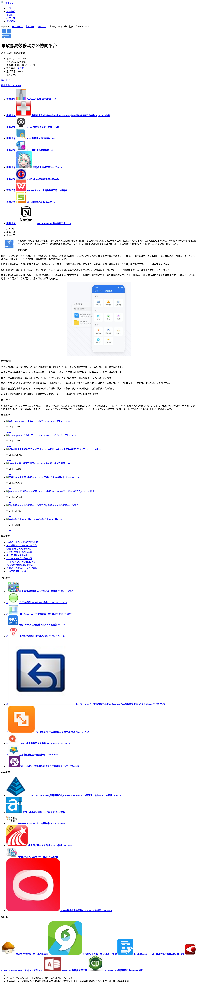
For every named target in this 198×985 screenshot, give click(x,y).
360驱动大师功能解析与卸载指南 (22, 542)
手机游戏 (10, 11)
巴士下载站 (17, 26)
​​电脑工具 (42, 26)
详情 (8, 432)
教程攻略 (10, 21)
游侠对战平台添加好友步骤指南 (21, 545)
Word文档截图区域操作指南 (19, 565)
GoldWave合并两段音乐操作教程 (21, 568)
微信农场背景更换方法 (17, 555)
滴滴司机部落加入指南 (17, 571)
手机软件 (10, 15)
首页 (8, 8)
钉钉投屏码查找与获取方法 (19, 558)
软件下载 (10, 18)
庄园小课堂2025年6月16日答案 (21, 562)
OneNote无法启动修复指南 (19, 549)
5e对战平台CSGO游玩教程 (19, 552)
